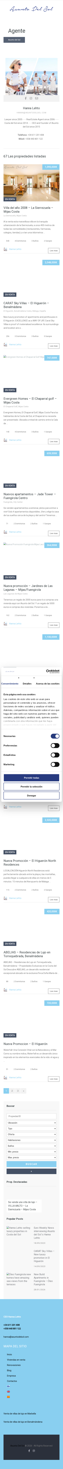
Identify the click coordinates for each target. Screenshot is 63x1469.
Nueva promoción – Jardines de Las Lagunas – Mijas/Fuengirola (28, 588)
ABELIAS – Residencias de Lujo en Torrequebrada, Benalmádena (27, 954)
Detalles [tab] (27, 683)
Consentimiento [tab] (9, 683)
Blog (9, 1370)
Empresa (11, 1376)
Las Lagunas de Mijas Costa (16, 594)
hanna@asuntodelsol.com (16, 1337)
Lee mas (54, 250)
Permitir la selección (31, 786)
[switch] (55, 745)
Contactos (12, 1381)
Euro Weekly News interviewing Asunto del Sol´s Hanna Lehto (44, 1232)
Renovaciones (14, 1365)
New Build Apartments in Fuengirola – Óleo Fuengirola (43, 1279)
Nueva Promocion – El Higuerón (25, 1044)
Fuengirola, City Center (13, 502)
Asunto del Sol (14, 40)
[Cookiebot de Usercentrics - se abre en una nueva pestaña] (46, 672)
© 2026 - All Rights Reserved (31, 1446)
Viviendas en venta (16, 1360)
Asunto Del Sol (17, 1446)
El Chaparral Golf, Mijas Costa (16, 407)
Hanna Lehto (15, 249)
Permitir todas (31, 777)
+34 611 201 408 (12, 1325)
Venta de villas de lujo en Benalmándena (23, 1422)
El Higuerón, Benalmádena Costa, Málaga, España (25, 311)
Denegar (31, 795)
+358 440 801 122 (12, 1328)
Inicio (9, 1354)
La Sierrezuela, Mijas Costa (15, 216)
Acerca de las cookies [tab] (47, 683)
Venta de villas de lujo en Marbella (20, 1413)
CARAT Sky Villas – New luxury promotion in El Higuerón (44, 1256)
